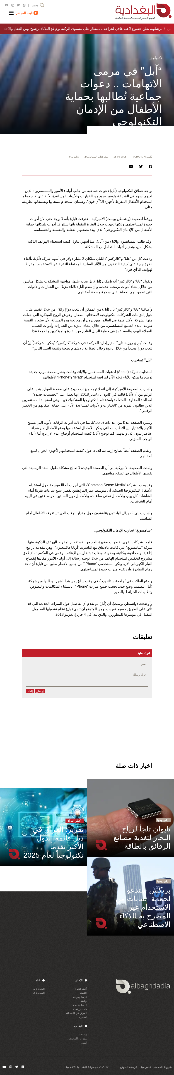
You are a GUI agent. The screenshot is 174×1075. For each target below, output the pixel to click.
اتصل (84, 1042)
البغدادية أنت (80, 1005)
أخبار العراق (80, 988)
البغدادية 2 (39, 992)
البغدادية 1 (39, 988)
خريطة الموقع (129, 1067)
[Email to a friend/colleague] (131, 166)
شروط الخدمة (163, 1067)
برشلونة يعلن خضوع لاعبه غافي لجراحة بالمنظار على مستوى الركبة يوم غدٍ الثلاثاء (98, 29)
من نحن (82, 1034)
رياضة (83, 1001)
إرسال (40, 691)
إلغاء (30, 691)
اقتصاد (83, 992)
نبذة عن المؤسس (77, 1038)
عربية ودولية (80, 996)
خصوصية (145, 1067)
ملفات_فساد (79, 1009)
